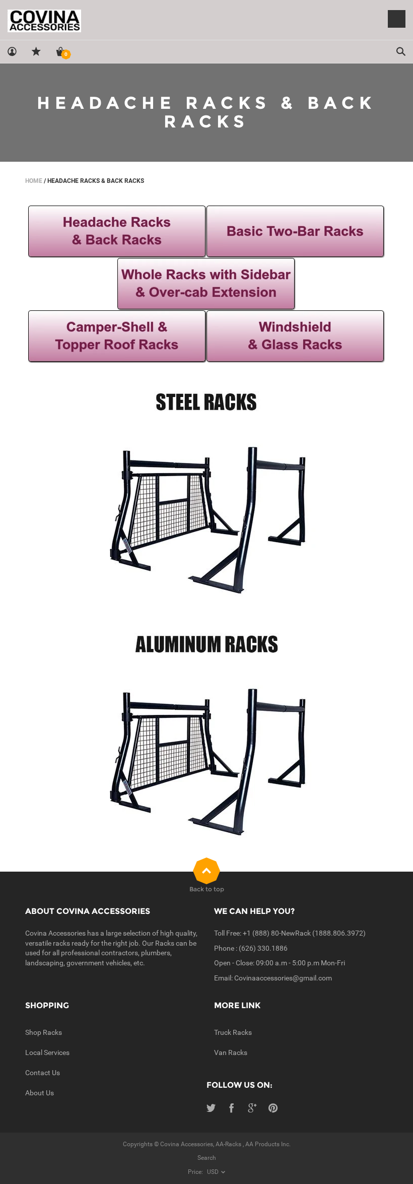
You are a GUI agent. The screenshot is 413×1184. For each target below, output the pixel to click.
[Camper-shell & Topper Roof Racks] (117, 336)
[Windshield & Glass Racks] (295, 336)
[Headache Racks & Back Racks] (117, 231)
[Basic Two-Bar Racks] (295, 231)
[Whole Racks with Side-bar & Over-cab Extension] (206, 284)
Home (33, 180)
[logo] (206, 20)
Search (206, 1157)
